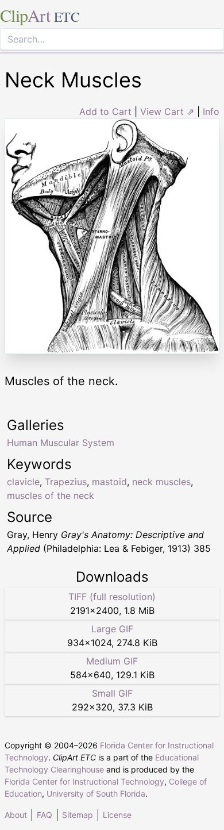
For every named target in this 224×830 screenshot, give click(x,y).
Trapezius (66, 481)
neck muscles (161, 481)
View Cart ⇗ (167, 111)
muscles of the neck (50, 495)
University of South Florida (96, 793)
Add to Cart (105, 111)
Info (211, 111)
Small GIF (112, 693)
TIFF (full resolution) (112, 596)
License (117, 815)
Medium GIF (112, 661)
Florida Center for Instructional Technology (84, 781)
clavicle (23, 481)
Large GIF (112, 629)
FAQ (44, 815)
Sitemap (77, 815)
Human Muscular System (60, 442)
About (16, 815)
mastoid (109, 481)
